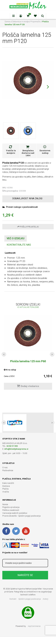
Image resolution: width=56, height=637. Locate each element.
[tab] (15, 238)
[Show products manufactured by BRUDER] (14, 422)
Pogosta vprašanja (10, 507)
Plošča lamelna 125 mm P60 (28, 361)
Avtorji (45, 599)
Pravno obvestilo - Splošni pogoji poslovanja (21, 516)
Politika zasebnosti (10, 510)
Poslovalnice (7, 470)
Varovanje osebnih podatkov (14, 513)
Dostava (6, 486)
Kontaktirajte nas (19, 244)
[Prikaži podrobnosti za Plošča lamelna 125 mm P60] (28, 333)
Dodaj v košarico (30, 386)
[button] (48, 86)
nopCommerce (34, 626)
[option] (28, 422)
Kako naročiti (8, 483)
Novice (5, 504)
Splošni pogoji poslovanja (29, 599)
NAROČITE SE (25, 575)
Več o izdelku (15, 238)
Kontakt (12, 599)
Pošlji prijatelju (29, 227)
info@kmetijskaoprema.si (16, 449)
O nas (5, 467)
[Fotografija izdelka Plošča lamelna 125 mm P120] (28, 80)
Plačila (5, 489)
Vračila (5, 492)
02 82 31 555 (12, 446)
